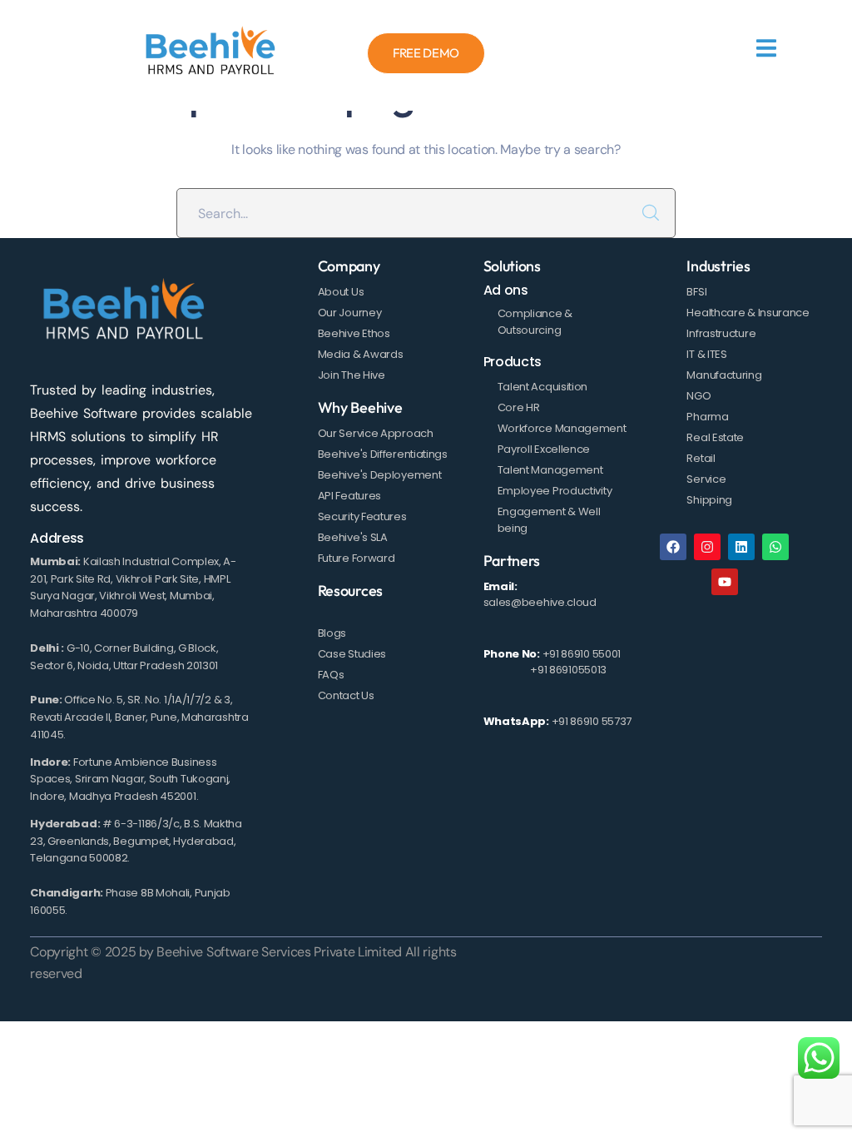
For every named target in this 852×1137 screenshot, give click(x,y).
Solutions (512, 266)
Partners (512, 560)
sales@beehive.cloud (540, 602)
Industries (718, 266)
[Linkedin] (741, 547)
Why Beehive (360, 407)
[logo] (210, 53)
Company (349, 266)
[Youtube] (724, 581)
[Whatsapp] (775, 547)
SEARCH (651, 213)
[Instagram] (707, 547)
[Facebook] (673, 547)
